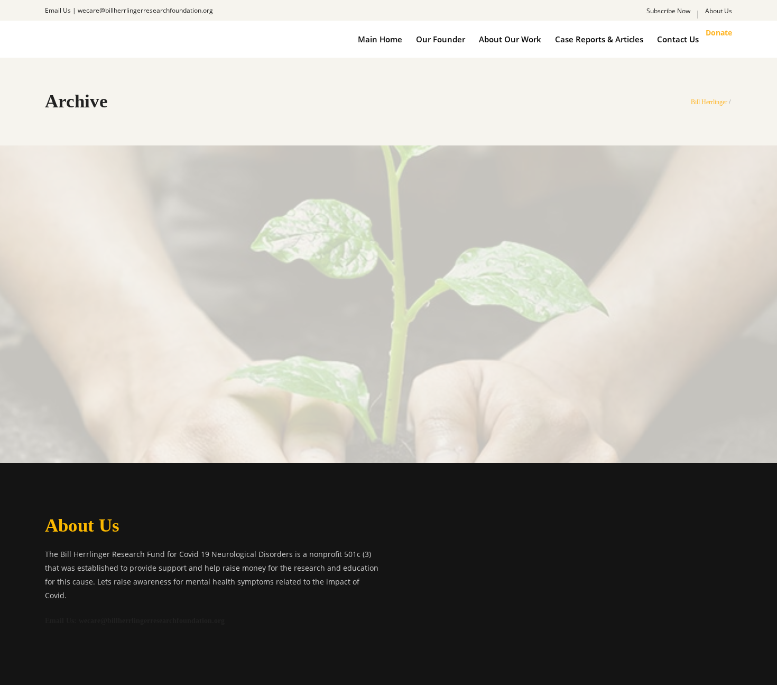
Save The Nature (388, 359)
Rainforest (410, 310)
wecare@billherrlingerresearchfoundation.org (145, 10)
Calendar (364, 310)
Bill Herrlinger (709, 102)
